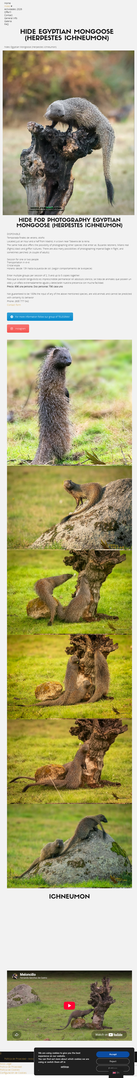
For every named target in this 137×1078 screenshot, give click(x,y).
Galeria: (8, 21)
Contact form (14, 304)
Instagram (20, 328)
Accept (113, 1054)
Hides (7, 6)
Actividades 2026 (13, 9)
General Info (10, 18)
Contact (8, 15)
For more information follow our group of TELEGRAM (42, 316)
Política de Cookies (10, 1069)
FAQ (6, 24)
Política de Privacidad (15, 1058)
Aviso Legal (34, 1058)
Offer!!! (7, 12)
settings (65, 1066)
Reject (113, 1061)
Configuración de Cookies (13, 1072)
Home (7, 3)
